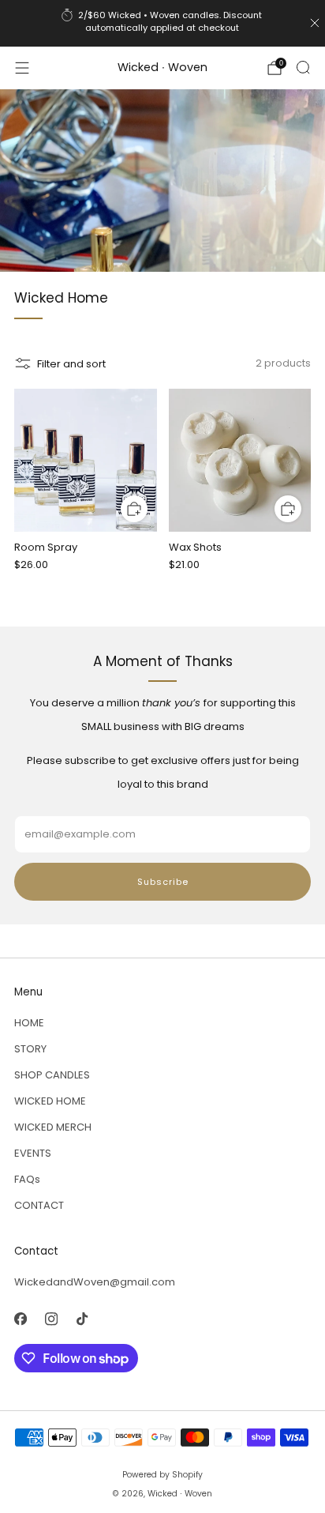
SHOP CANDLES (52, 1074)
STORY (30, 1048)
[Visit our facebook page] (20, 1319)
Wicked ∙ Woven (162, 68)
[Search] (303, 67)
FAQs (27, 1179)
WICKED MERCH (53, 1127)
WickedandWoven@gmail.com (94, 1281)
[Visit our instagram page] (50, 1319)
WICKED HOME (50, 1100)
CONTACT (39, 1205)
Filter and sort (71, 363)
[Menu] (22, 68)
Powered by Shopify (162, 1475)
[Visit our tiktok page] (81, 1319)
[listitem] (162, 23)
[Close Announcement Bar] (314, 23)
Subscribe (163, 881)
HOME (29, 1022)
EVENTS (32, 1153)
